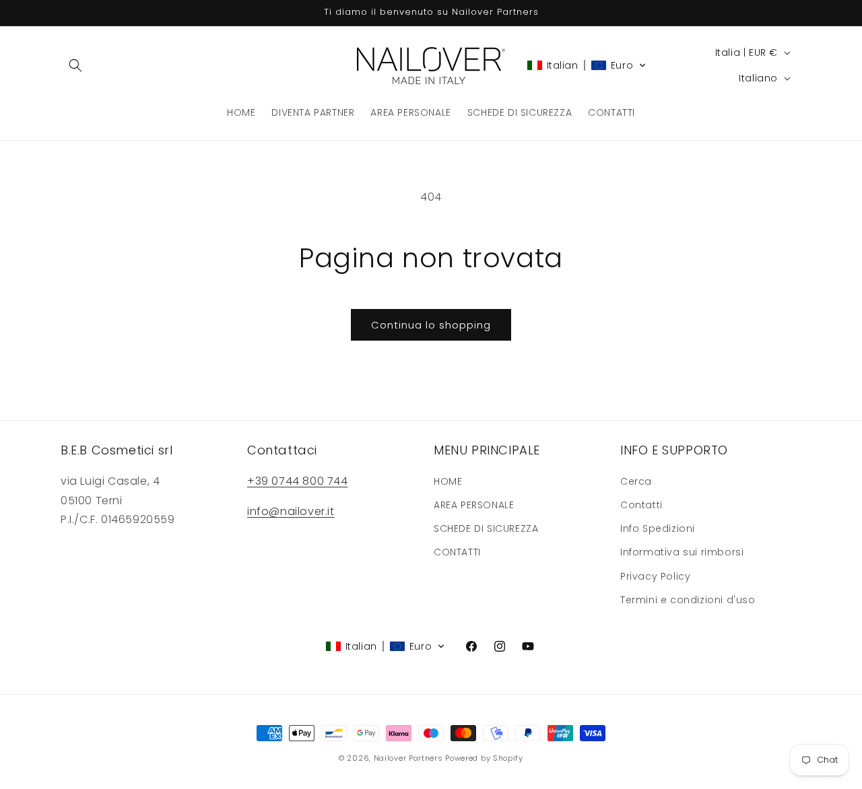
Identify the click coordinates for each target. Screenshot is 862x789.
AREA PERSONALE (474, 505)
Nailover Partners (408, 758)
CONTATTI (457, 552)
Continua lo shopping (431, 325)
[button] (75, 65)
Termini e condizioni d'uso (688, 600)
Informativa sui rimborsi (681, 552)
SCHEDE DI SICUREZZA (486, 528)
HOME (448, 481)
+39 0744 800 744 (297, 481)
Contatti (641, 505)
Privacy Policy (655, 576)
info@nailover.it (291, 511)
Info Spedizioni (657, 528)
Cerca (636, 481)
